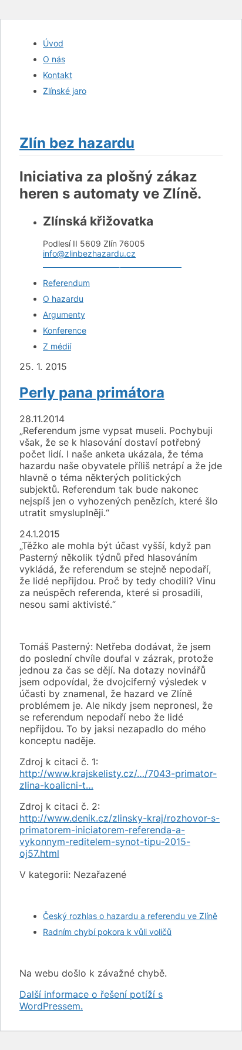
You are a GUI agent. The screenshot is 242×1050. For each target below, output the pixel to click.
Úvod (53, 43)
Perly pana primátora (91, 392)
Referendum (66, 283)
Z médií (57, 346)
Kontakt (57, 75)
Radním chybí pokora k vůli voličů (107, 932)
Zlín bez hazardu (77, 143)
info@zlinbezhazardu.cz (89, 253)
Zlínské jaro (64, 91)
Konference (64, 330)
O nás (54, 59)
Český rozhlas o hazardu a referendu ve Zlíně (130, 916)
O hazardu (63, 299)
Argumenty (64, 314)
